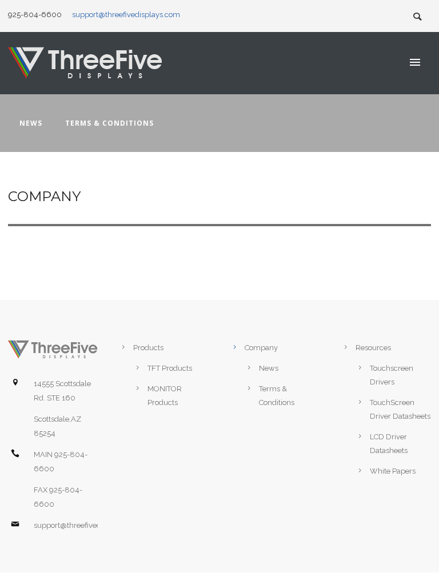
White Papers (393, 471)
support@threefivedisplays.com (126, 14)
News (30, 123)
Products (148, 347)
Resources (373, 347)
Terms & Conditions (109, 123)
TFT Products (169, 368)
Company (261, 347)
